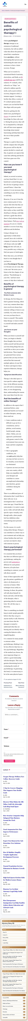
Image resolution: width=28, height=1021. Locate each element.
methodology (16, 562)
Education (5, 1011)
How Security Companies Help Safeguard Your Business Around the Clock (13, 818)
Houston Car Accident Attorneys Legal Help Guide (12, 890)
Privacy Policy (5, 937)
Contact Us (5, 935)
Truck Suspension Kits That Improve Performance (12, 831)
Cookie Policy (5, 942)
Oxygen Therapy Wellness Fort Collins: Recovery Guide (13, 778)
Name (6, 729)
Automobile (5, 1017)
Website (6, 746)
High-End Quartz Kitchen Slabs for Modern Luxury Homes (14, 879)
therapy (6, 116)
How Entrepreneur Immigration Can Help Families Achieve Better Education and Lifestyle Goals (14, 904)
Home (3, 10)
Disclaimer (5, 940)
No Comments (18, 36)
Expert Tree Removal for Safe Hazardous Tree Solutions (13, 842)
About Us (5, 932)
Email (6, 738)
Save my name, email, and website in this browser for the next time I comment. (13, 755)
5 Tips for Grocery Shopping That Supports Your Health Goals (12, 790)
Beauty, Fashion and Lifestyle (9, 1014)
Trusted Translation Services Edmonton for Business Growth (13, 867)
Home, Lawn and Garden (8, 1006)
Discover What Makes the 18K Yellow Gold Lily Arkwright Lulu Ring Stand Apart (13, 804)
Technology (5, 1009)
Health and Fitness (10, 18)
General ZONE (6, 997)
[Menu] (25, 4)
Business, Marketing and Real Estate (10, 1000)
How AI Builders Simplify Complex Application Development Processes (12, 854)
